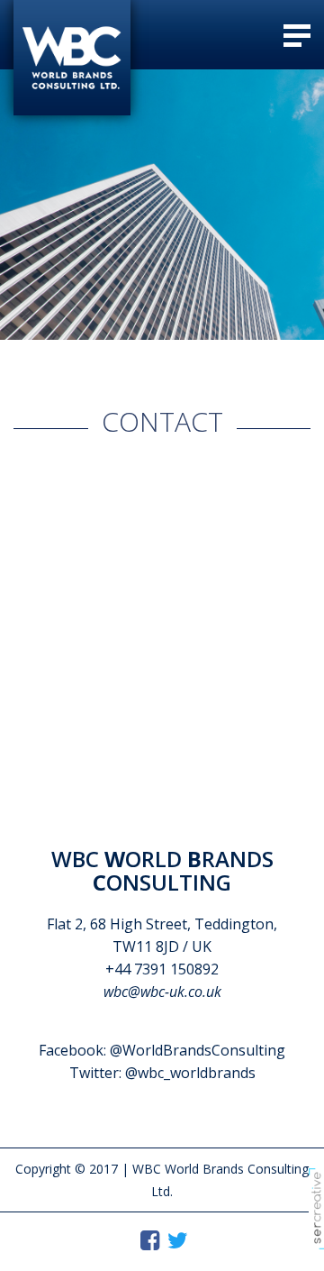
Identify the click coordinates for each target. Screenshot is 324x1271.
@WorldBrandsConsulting (197, 1050)
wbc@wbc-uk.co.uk (162, 991)
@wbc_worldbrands (190, 1073)
